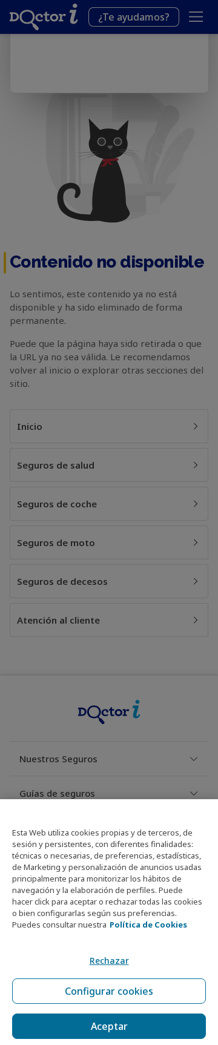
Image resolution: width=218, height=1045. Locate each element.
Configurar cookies (109, 991)
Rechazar (109, 960)
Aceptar (109, 1026)
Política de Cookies (148, 924)
